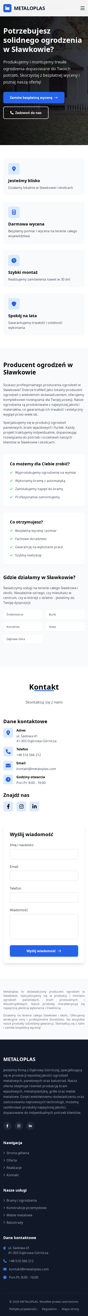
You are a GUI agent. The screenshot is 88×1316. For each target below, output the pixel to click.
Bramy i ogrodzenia (22, 1200)
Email (14, 866)
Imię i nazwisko (22, 845)
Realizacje (14, 1167)
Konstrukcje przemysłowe (27, 1207)
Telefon (15, 888)
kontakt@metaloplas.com (36, 769)
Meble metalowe (19, 1215)
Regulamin (49, 1309)
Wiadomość (19, 910)
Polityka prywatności (23, 1309)
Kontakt (13, 1175)
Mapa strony (70, 1309)
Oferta (12, 1160)
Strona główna (18, 1153)
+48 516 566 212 (28, 755)
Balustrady (15, 1222)
